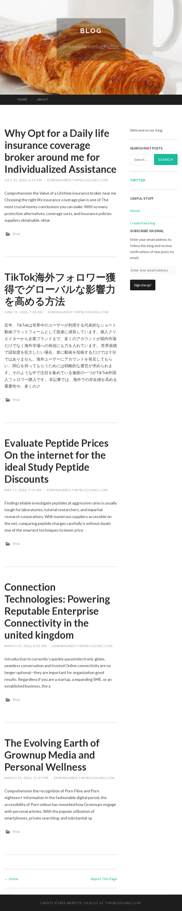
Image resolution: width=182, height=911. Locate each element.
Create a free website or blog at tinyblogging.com (90, 903)
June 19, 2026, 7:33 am (23, 312)
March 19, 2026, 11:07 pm (26, 778)
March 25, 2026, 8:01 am (25, 646)
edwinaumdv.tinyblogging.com (77, 180)
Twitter (137, 180)
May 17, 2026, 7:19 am (23, 490)
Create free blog (142, 223)
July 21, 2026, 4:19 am (23, 180)
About (42, 99)
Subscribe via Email (147, 231)
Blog (91, 31)
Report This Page (104, 879)
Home (22, 99)
